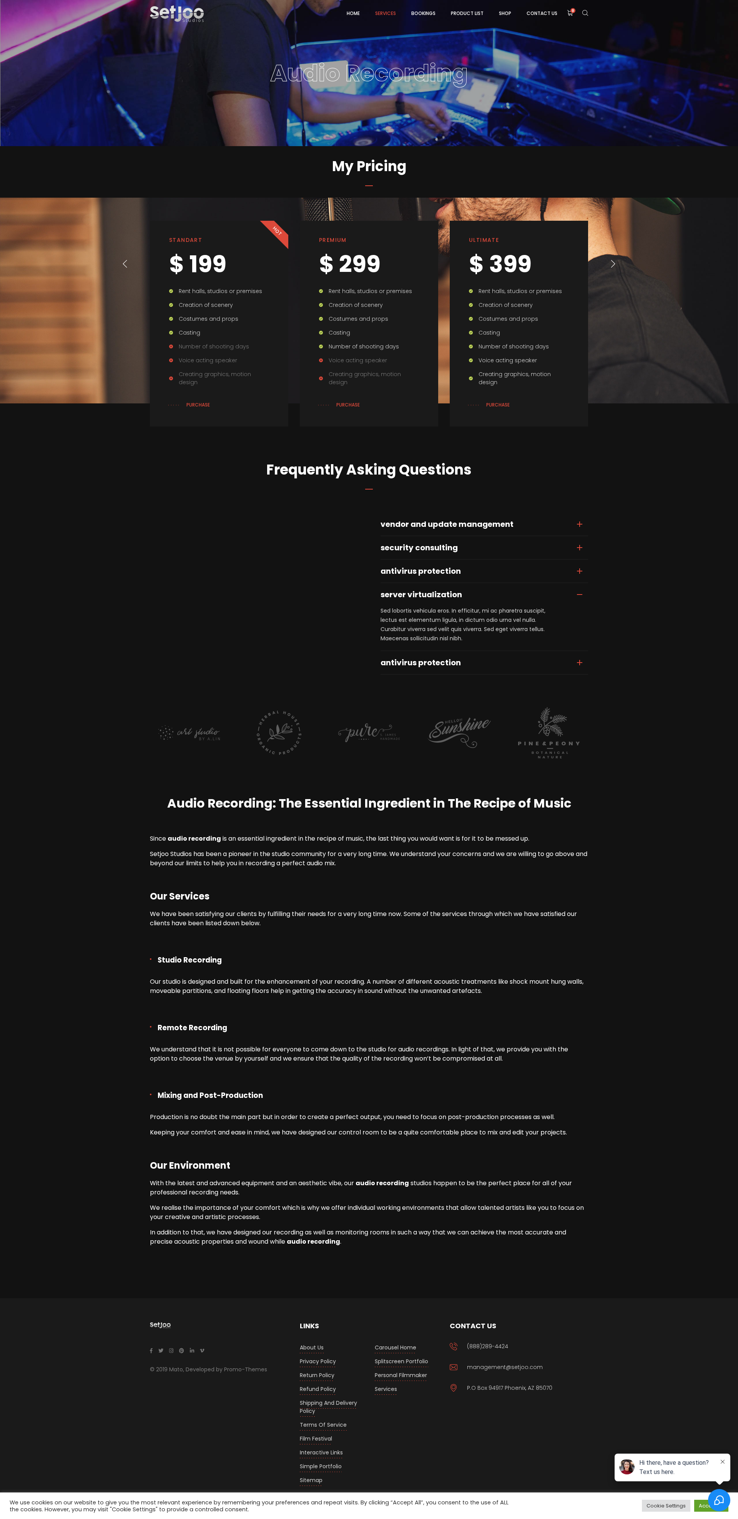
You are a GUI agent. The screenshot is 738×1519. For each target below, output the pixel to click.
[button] (125, 263)
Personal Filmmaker (401, 1375)
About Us (312, 1347)
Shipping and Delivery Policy (328, 1407)
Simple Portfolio (321, 1466)
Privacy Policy (318, 1361)
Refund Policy (318, 1389)
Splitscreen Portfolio (401, 1361)
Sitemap (311, 1480)
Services (386, 1389)
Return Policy (317, 1375)
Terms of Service (323, 1425)
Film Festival (316, 1438)
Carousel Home (395, 1347)
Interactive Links (321, 1452)
